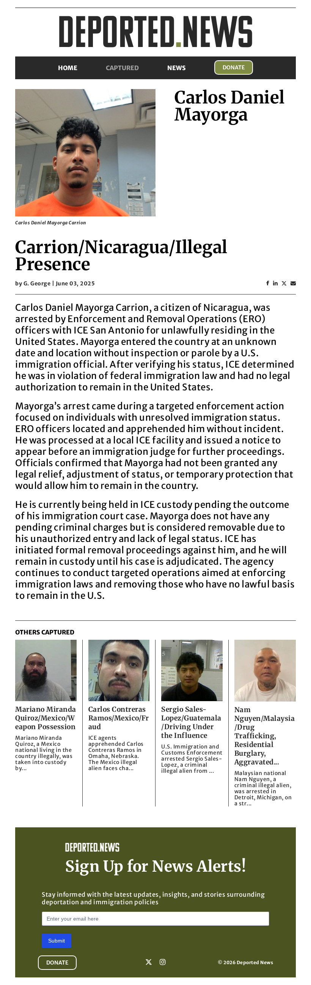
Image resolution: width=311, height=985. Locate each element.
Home (67, 68)
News (176, 68)
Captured (122, 68)
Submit (56, 941)
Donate (234, 67)
